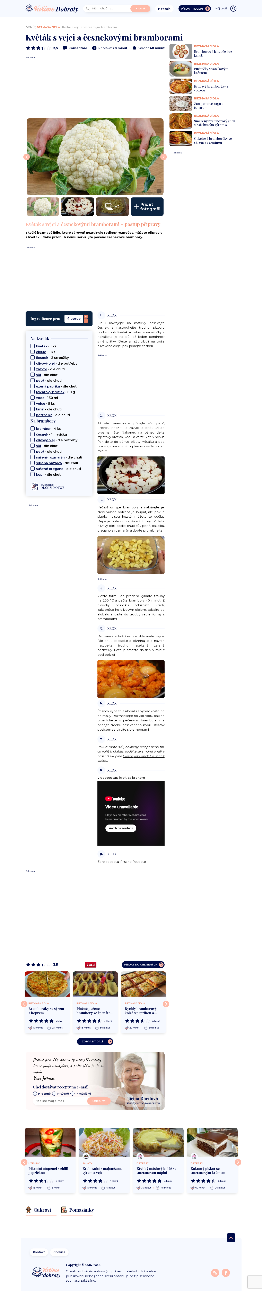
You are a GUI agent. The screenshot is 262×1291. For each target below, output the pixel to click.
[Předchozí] (24, 1004)
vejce (40, 404)
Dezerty (143, 1163)
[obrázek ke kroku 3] (131, 555)
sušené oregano (49, 469)
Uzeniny (34, 1163)
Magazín (164, 8)
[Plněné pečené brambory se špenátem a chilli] (95, 984)
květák (41, 346)
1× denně (44, 1093)
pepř (40, 381)
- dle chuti (50, 369)
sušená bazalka (49, 463)
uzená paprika (48, 386)
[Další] (166, 1004)
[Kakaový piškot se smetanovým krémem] (212, 1142)
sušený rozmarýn (50, 457)
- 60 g (55, 392)
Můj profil (221, 8)
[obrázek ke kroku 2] (131, 475)
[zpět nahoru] (231, 1237)
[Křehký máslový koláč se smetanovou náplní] (158, 1142)
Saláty (87, 1163)
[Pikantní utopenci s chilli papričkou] (50, 1142)
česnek (42, 358)
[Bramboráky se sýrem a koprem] (47, 984)
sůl (38, 375)
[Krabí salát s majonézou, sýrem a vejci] (104, 1142)
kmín (40, 409)
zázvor (41, 369)
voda (40, 398)
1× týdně (63, 1093)
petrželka (44, 415)
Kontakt (39, 1252)
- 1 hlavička (51, 434)
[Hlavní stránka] (52, 9)
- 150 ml (47, 398)
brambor (43, 429)
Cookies (59, 1252)
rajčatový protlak (50, 392)
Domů (30, 27)
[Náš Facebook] (226, 1272)
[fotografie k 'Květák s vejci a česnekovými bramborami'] (43, 206)
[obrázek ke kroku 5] (131, 679)
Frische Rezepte (133, 862)
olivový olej (45, 363)
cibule (41, 352)
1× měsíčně (83, 1093)
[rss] (215, 1272)
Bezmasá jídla (48, 27)
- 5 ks (45, 404)
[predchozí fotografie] (26, 157)
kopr (40, 475)
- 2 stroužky (52, 358)
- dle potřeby (56, 363)
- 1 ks (46, 346)
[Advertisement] (95, 87)
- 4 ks (48, 429)
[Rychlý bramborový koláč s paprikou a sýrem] (143, 984)
